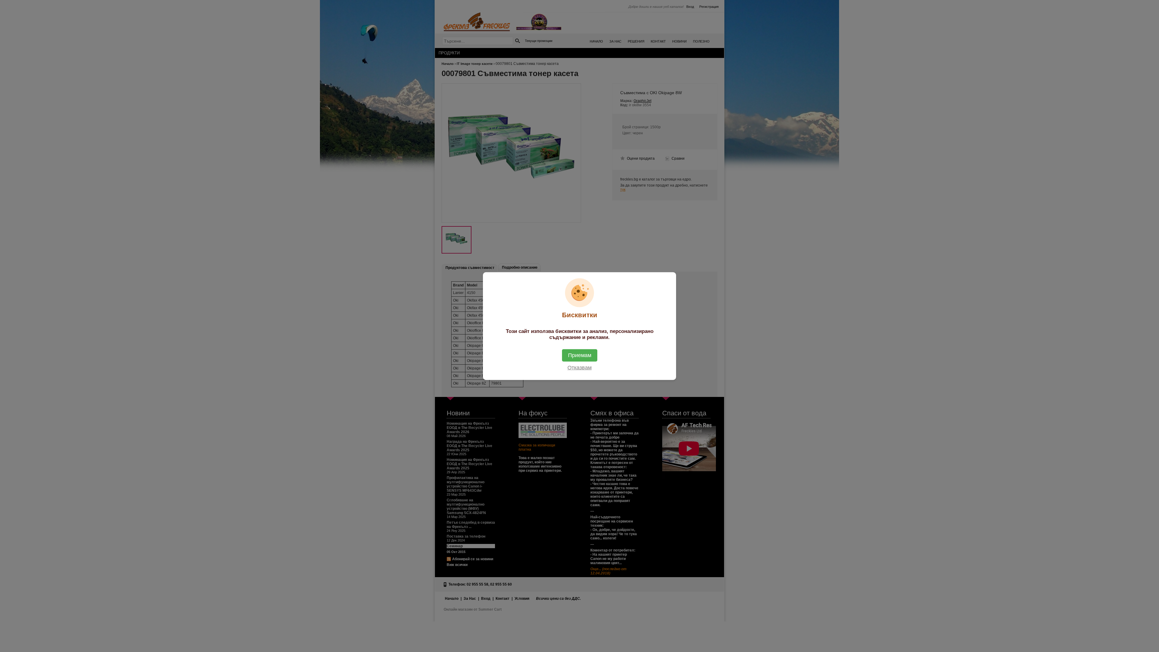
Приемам (579, 355)
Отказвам (579, 367)
